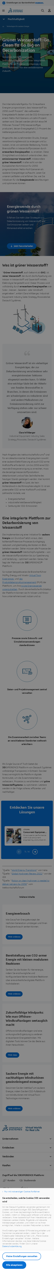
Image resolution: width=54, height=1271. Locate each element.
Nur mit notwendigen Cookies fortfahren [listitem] (22, 1192)
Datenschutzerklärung (12, 1246)
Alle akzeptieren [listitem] (14, 1265)
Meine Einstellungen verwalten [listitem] (21, 1256)
